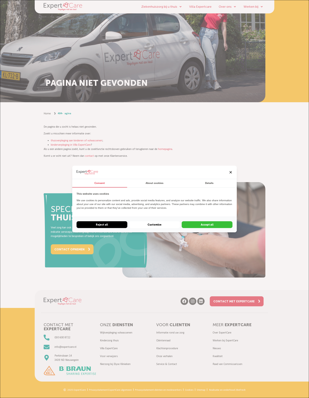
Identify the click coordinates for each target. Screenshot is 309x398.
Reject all (102, 224)
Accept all (207, 224)
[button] (230, 172)
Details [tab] (209, 183)
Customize (154, 224)
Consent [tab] (99, 183)
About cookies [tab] (154, 183)
